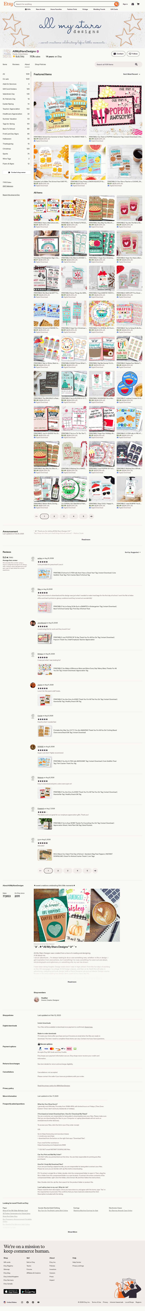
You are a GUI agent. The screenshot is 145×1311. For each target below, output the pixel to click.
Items (5, 64)
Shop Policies (40, 64)
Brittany (40, 654)
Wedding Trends (99, 9)
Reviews (15, 64)
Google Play (28, 1291)
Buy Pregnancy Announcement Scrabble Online (17, 1220)
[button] (118, 54)
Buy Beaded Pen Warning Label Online (16, 1224)
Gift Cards (114, 9)
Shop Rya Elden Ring (10, 1216)
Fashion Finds (72, 9)
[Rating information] (14, 56)
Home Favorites (56, 9)
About (27, 64)
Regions (138, 1302)
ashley (40, 558)
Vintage (85, 9)
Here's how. (89, 1027)
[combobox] (64, 4)
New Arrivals (40, 9)
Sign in (125, 4)
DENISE (41, 747)
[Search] (116, 4)
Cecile (40, 716)
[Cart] (138, 4)
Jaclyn (40, 685)
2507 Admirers (8, 186)
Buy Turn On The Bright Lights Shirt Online (53, 1210)
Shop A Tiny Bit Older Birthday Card (15, 1210)
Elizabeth (41, 808)
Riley (39, 589)
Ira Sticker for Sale (9, 1227)
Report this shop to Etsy (11, 195)
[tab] (17, 74)
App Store (11, 1291)
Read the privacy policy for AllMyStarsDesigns (54, 1086)
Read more (86, 539)
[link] (36, 516)
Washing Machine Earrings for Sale (86, 1210)
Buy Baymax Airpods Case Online (120, 1210)
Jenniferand (42, 623)
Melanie (40, 777)
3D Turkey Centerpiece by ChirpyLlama (16, 1213)
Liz (39, 839)
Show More (72, 1232)
